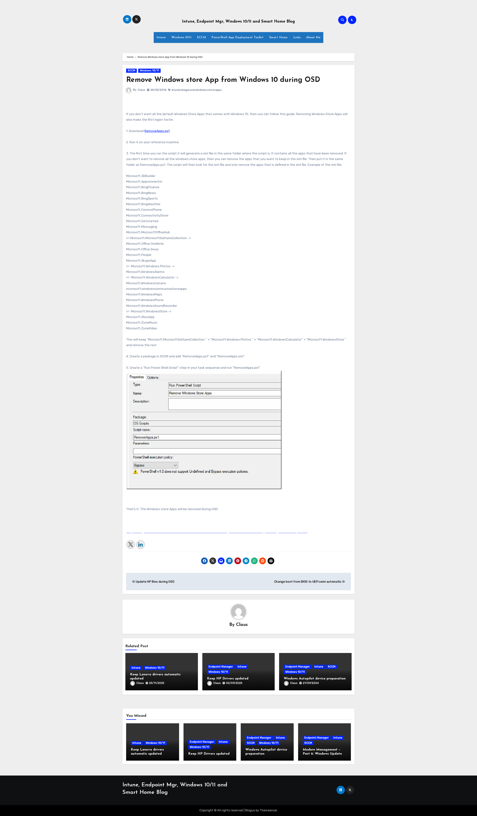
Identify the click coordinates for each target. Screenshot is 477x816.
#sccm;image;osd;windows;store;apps (197, 90)
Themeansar (268, 810)
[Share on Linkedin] (140, 544)
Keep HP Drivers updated (227, 678)
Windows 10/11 (181, 37)
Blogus (250, 810)
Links (297, 37)
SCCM (201, 37)
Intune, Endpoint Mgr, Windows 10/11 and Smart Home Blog (238, 22)
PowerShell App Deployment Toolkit (237, 37)
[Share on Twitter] (130, 544)
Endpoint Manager (221, 666)
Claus (141, 90)
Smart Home (278, 37)
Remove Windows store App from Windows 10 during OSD (223, 80)
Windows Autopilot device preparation (315, 678)
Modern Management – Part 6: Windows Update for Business (322, 753)
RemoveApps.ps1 (157, 131)
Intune (161, 37)
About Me (313, 37)
